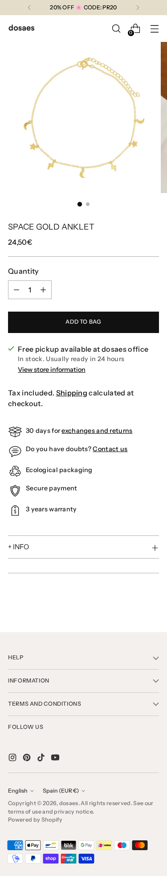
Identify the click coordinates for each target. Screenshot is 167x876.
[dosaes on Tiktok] (42, 759)
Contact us (110, 449)
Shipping (72, 392)
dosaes (68, 803)
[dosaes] (21, 29)
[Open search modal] (116, 29)
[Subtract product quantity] (16, 290)
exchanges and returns (96, 431)
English (18, 790)
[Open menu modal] (154, 29)
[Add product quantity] (43, 290)
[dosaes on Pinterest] (27, 759)
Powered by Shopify (35, 819)
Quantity (23, 271)
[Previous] (29, 7)
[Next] (137, 7)
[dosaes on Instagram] (13, 759)
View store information (52, 370)
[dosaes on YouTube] (56, 759)
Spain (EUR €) (61, 790)
